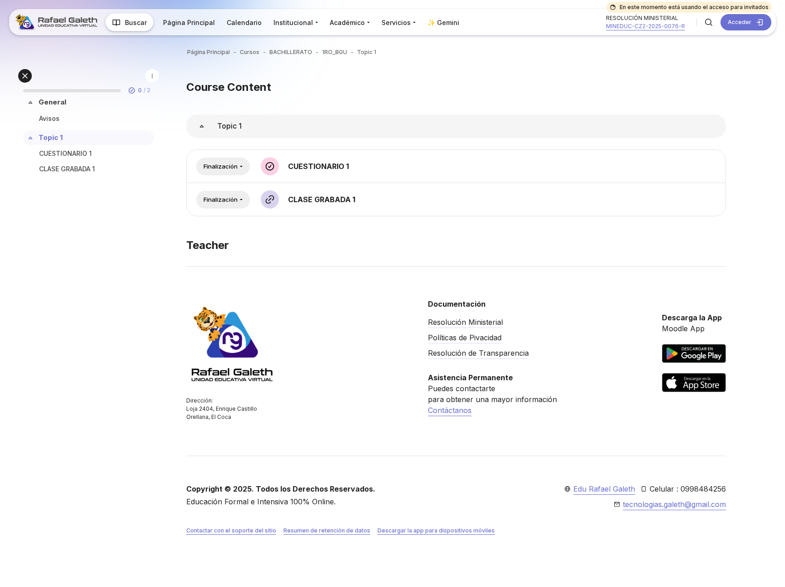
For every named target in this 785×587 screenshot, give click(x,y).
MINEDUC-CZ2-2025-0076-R (645, 26)
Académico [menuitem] (347, 22)
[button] (709, 22)
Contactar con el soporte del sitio (231, 530)
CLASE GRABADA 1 (67, 169)
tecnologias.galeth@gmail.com (674, 504)
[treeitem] (88, 111)
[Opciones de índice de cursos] (152, 76)
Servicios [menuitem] (396, 22)
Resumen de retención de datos (326, 530)
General (52, 102)
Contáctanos (450, 410)
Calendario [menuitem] (244, 22)
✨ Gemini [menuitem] (443, 22)
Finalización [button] (221, 166)
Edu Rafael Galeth (604, 488)
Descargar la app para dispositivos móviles (436, 530)
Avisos (49, 118)
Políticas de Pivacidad (465, 337)
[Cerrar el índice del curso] (25, 76)
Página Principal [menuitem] (189, 22)
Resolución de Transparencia (478, 353)
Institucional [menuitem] (293, 22)
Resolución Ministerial (465, 322)
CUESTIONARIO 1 (65, 153)
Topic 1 (51, 137)
